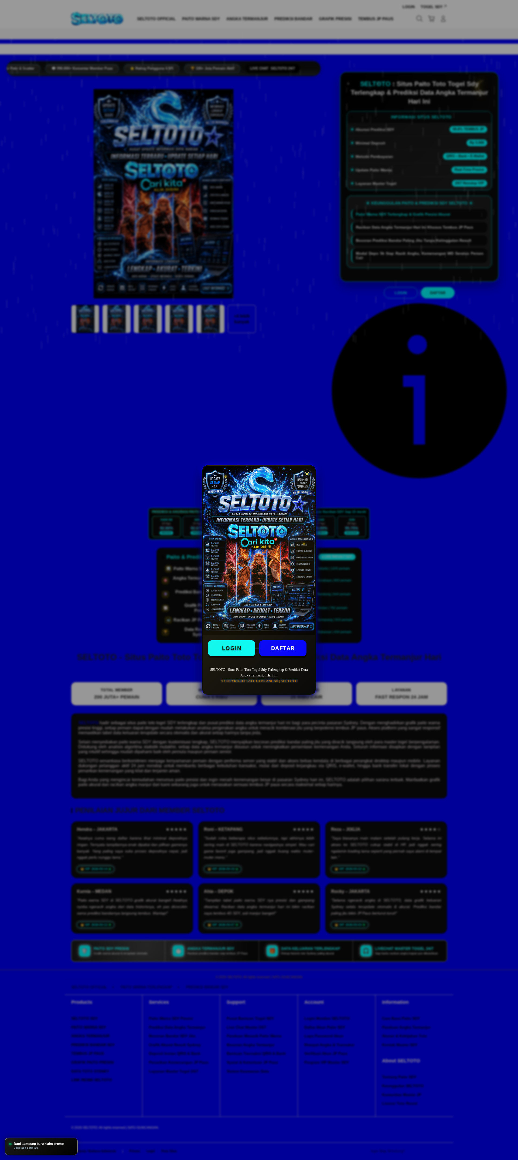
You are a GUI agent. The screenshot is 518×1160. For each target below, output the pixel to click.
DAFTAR (283, 648)
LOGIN (231, 648)
